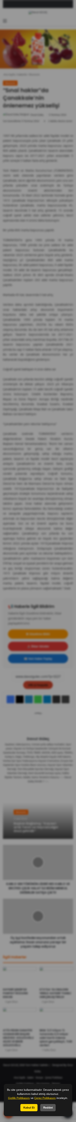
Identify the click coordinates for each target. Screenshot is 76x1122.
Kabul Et (29, 1107)
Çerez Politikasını (45, 1098)
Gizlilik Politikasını (19, 1098)
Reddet (48, 1107)
